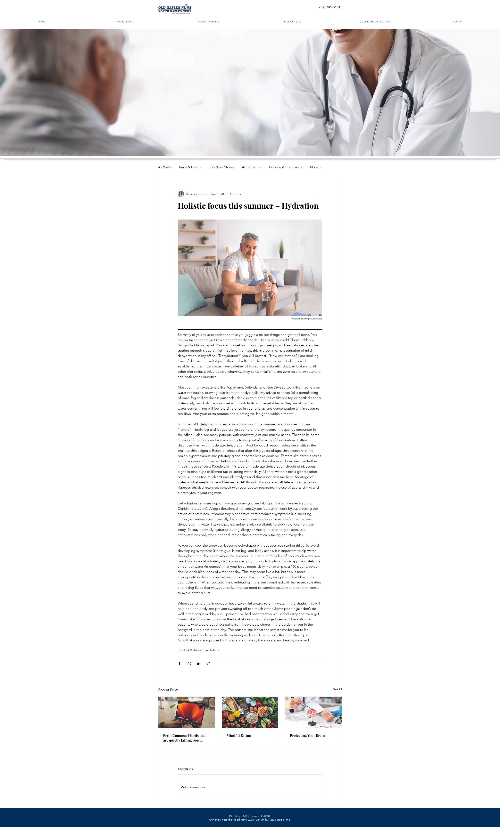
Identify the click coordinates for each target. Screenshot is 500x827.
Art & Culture (251, 167)
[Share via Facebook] (179, 663)
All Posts (164, 167)
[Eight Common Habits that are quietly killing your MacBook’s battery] (186, 712)
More (314, 167)
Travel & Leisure (190, 167)
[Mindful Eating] (250, 712)
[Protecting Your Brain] (313, 712)
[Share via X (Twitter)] (189, 663)
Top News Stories (221, 167)
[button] (250, 92)
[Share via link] (208, 663)
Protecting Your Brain (307, 735)
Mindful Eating (239, 735)
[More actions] (320, 194)
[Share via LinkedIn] (199, 663)
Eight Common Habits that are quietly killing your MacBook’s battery (184, 738)
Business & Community (285, 167)
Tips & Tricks (212, 650)
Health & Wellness (190, 650)
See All (337, 689)
